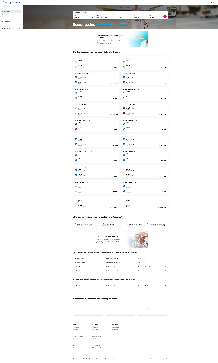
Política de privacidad (87, 358)
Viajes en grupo (76, 347)
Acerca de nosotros (115, 327)
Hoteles (74, 338)
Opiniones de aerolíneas (96, 336)
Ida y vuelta (77, 12)
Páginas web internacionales (155, 358)
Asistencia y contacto (116, 334)
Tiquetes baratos (76, 334)
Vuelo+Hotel (75, 331)
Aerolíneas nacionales (96, 334)
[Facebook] (166, 359)
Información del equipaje (96, 345)
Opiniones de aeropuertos (97, 340)
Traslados (75, 349)
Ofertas (74, 343)
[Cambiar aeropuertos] (95, 17)
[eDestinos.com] (73, 7)
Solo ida (84, 12)
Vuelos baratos (76, 327)
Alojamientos (75, 329)
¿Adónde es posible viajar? (78, 336)
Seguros (74, 345)
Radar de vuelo (95, 329)
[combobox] (83, 17)
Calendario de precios (96, 343)
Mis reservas (114, 331)
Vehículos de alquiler (76, 340)
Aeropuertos (94, 338)
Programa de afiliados (115, 329)
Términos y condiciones (77, 358)
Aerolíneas (94, 331)
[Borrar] (93, 17)
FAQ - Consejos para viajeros (97, 347)
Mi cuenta (213, 2)
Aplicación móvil (95, 327)
